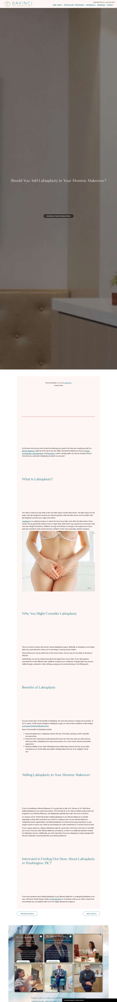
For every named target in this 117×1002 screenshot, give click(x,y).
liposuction (50, 453)
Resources (101, 5)
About (59, 5)
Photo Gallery (69, 5)
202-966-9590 (56, 899)
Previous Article (27, 913)
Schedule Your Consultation (58, 216)
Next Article (92, 913)
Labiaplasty (68, 383)
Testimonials (90, 5)
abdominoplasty (37, 453)
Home (55, 5)
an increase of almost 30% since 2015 (35, 726)
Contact (110, 5)
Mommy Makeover (28, 451)
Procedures (79, 5)
